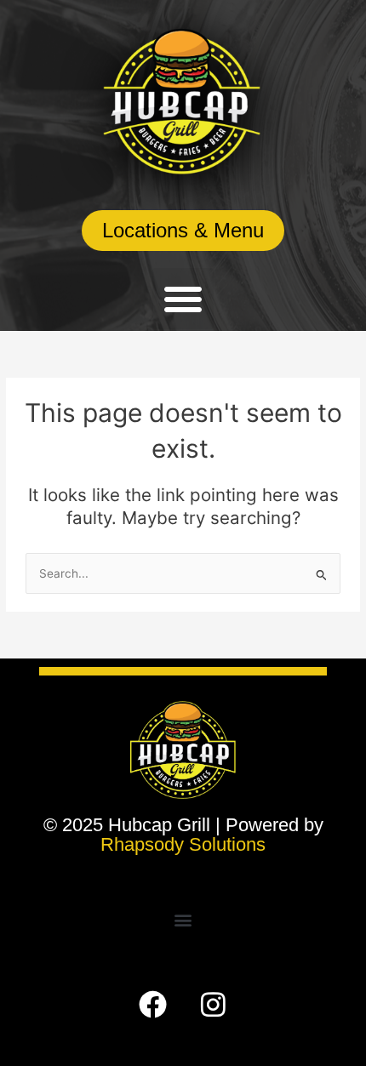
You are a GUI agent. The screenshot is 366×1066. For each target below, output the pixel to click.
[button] (183, 298)
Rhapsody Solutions (183, 844)
